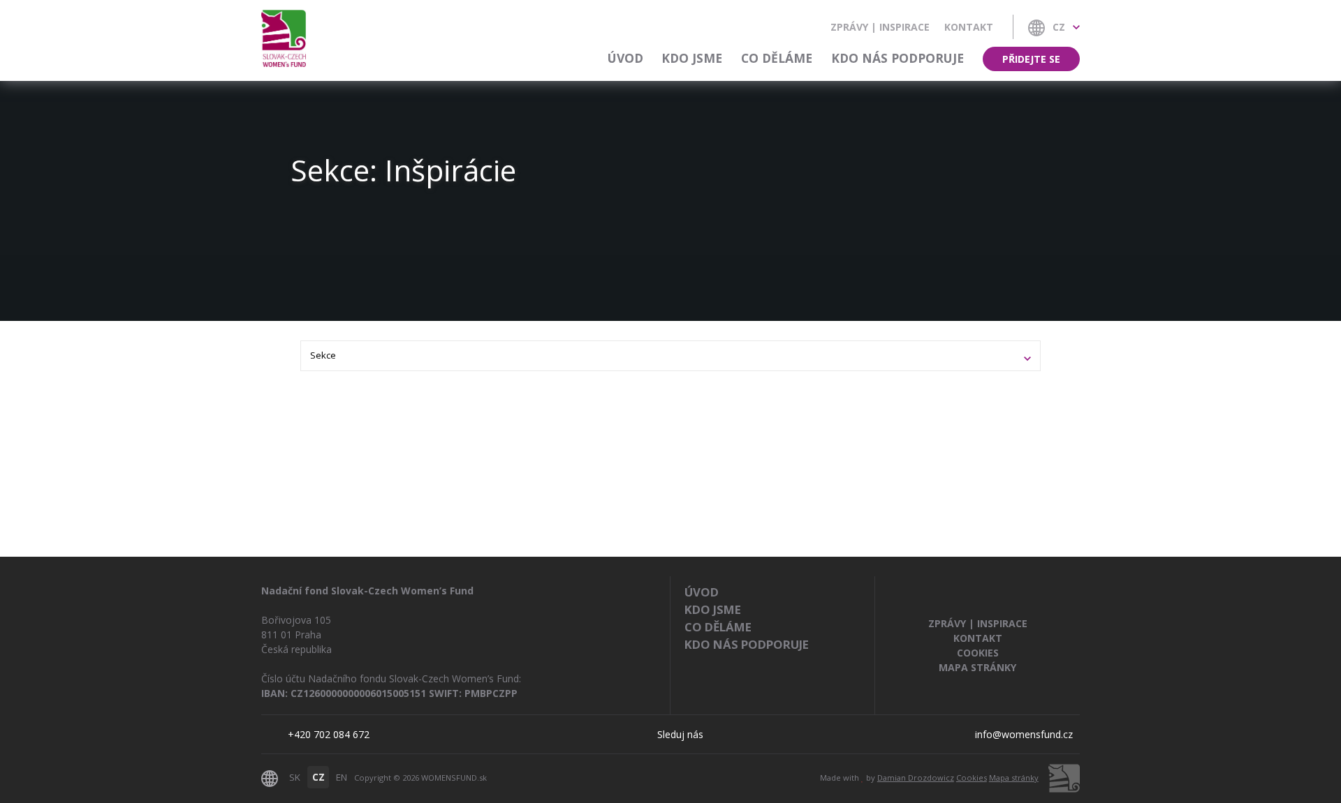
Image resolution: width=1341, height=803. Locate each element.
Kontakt (968, 26)
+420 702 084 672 (328, 734)
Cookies (978, 652)
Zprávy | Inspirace (880, 26)
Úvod (625, 58)
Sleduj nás (680, 734)
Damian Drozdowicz (915, 777)
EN (341, 777)
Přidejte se (1031, 59)
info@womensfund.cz (1024, 734)
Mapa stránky (977, 667)
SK (294, 777)
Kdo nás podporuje (897, 58)
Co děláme (776, 58)
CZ (318, 777)
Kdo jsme (691, 58)
